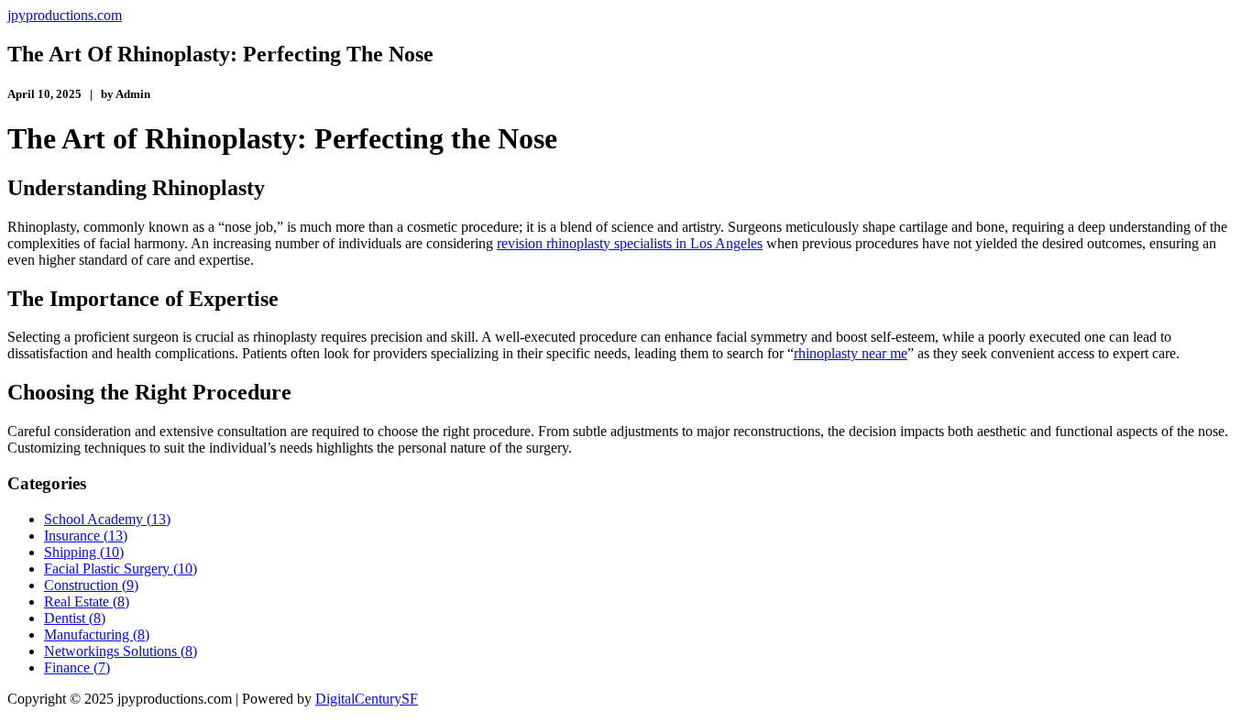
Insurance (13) (85, 535)
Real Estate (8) (86, 601)
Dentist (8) (74, 618)
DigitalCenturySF (366, 698)
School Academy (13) (107, 519)
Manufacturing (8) (96, 634)
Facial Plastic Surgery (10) (120, 568)
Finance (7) (77, 667)
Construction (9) (91, 585)
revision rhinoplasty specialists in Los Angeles (630, 243)
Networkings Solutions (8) (120, 651)
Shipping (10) (84, 552)
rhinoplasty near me (850, 353)
